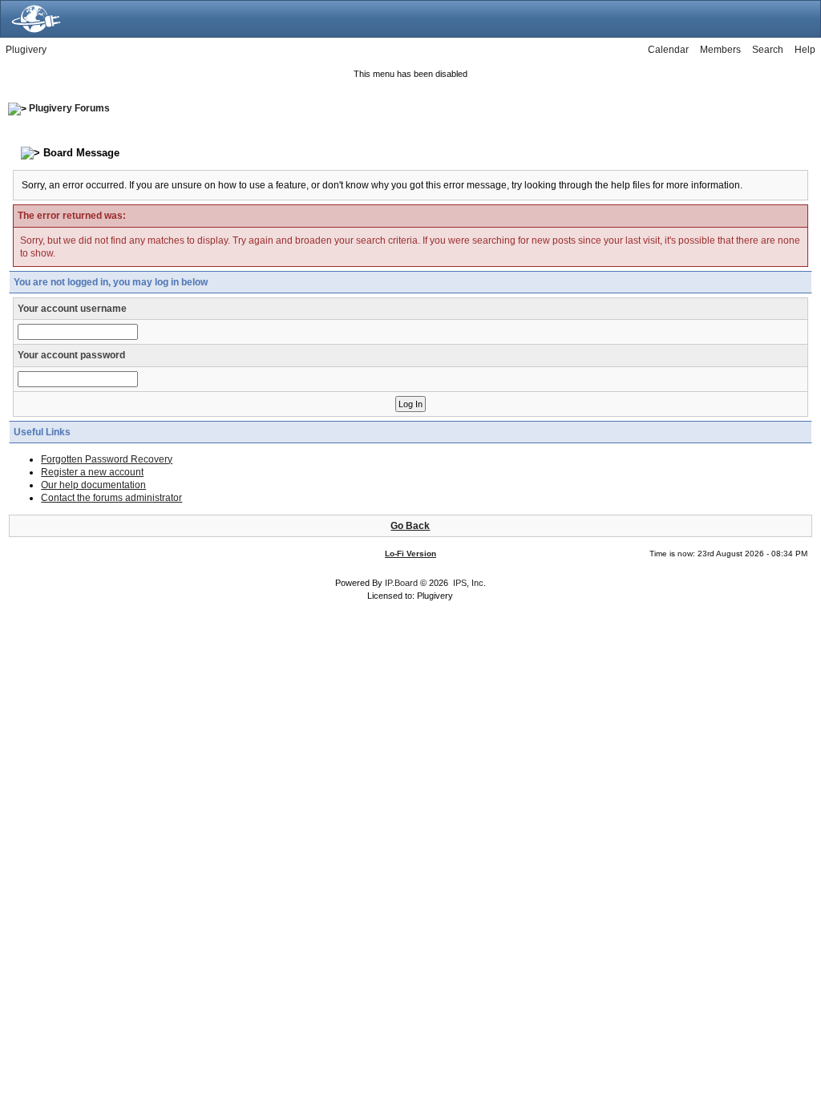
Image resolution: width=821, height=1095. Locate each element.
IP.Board (401, 583)
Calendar (668, 49)
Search (767, 49)
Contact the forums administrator (111, 497)
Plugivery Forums (69, 108)
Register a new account (92, 472)
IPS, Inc (468, 583)
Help (805, 49)
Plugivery (26, 49)
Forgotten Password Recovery (106, 459)
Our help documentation (93, 485)
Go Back (410, 525)
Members (720, 49)
